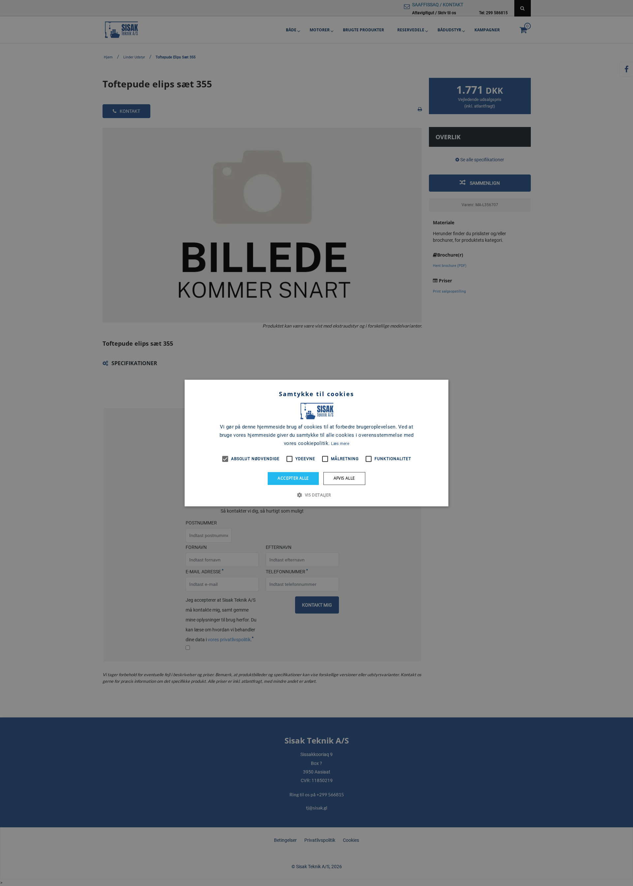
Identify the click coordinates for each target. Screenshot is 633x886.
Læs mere (340, 443)
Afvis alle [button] (344, 478)
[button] (316, 494)
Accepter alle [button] (293, 478)
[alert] (316, 443)
